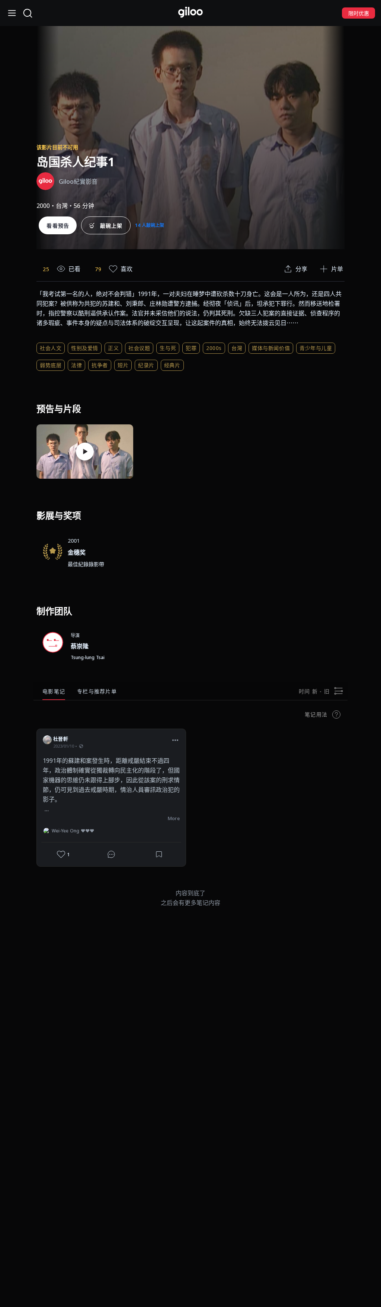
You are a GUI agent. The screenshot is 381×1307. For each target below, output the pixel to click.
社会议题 (139, 347)
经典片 (172, 365)
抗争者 (100, 365)
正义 (113, 347)
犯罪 (191, 347)
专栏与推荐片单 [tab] (97, 691)
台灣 (236, 347)
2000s (214, 347)
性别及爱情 (84, 347)
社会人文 (50, 347)
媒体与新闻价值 (271, 347)
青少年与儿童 (316, 347)
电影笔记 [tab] (53, 691)
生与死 (168, 347)
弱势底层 (50, 365)
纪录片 (146, 365)
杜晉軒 (60, 738)
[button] (175, 740)
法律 (76, 365)
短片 (123, 365)
